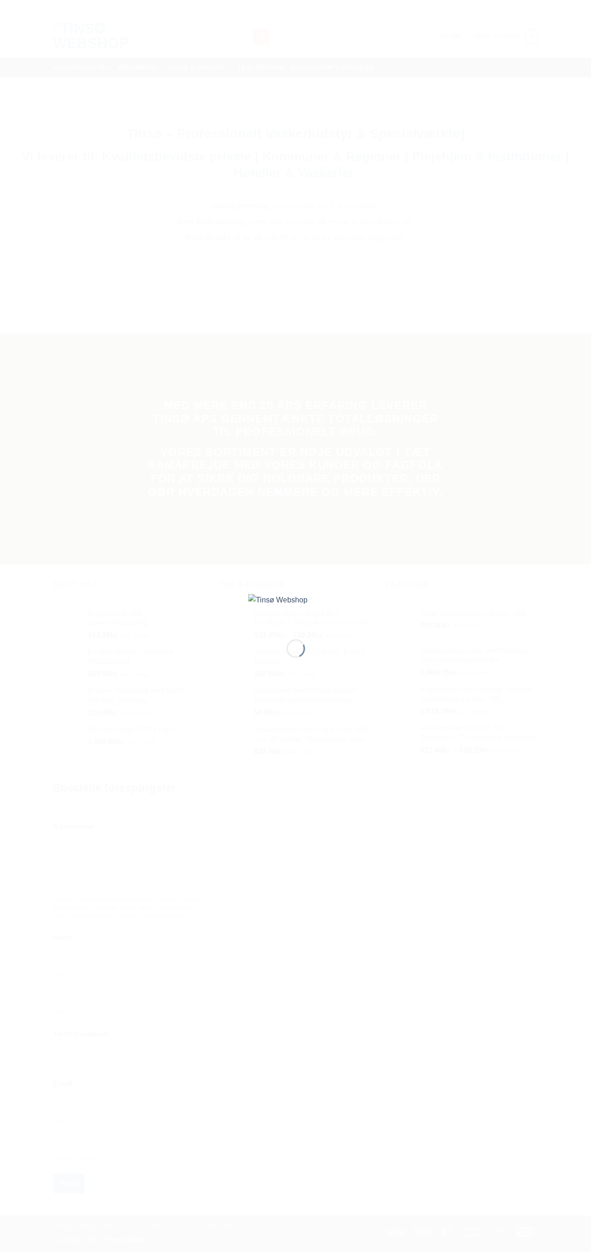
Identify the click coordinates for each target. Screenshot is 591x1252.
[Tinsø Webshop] (295, 609)
